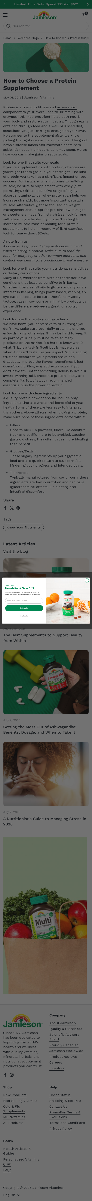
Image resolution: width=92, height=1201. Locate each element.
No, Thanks (24, 616)
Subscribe (24, 608)
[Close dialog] (87, 580)
